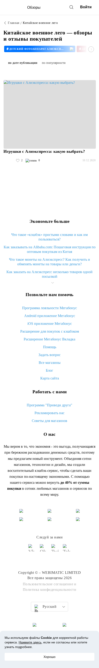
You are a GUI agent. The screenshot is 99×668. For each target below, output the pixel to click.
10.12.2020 (89, 160)
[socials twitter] (55, 550)
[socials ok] (44, 550)
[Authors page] (8, 160)
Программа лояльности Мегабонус (49, 308)
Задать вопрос (49, 355)
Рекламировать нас (49, 413)
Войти (86, 7)
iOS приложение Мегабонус (49, 324)
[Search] (71, 7)
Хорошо (49, 657)
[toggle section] (52, 282)
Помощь (49, 347)
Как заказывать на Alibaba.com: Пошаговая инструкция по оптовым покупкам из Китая (50, 249)
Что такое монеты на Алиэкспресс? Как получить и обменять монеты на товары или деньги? (49, 262)
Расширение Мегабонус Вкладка (49, 339)
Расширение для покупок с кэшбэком (49, 331)
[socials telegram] (67, 550)
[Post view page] (49, 114)
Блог (49, 370)
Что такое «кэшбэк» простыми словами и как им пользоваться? (49, 237)
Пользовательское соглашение (48, 584)
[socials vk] (32, 550)
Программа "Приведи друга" (49, 405)
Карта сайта (49, 378)
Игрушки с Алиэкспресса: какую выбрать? (44, 151)
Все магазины (50, 363)
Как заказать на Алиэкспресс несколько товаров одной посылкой (49, 274)
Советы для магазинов (49, 421)
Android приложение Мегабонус (49, 316)
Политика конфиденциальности (49, 590)
